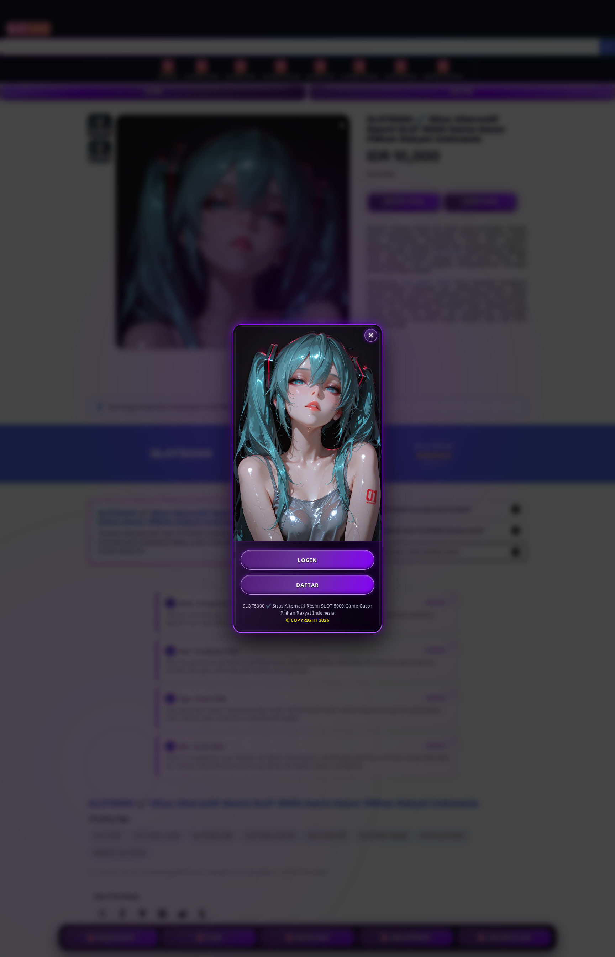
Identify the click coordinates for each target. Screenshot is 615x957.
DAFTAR (307, 584)
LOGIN (307, 559)
